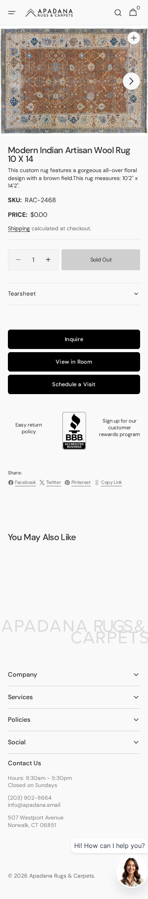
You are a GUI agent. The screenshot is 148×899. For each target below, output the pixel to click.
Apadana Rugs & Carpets (61, 875)
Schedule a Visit (74, 384)
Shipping (19, 228)
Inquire (74, 339)
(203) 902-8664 (30, 797)
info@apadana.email (34, 804)
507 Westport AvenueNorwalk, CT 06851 (36, 821)
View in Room (74, 361)
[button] (12, 12)
